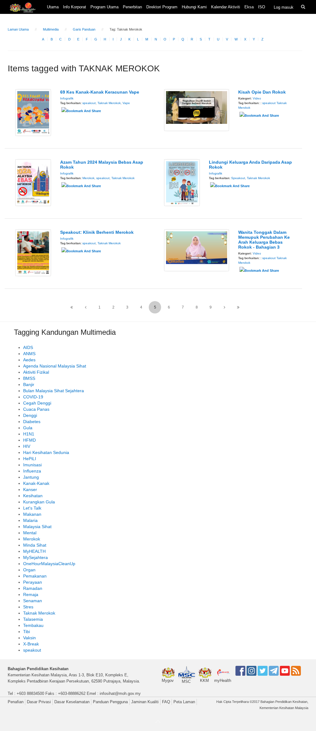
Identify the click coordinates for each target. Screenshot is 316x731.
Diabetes (31, 421)
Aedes (29, 359)
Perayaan (32, 582)
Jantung (31, 477)
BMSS (29, 378)
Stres (28, 606)
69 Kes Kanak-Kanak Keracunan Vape (99, 92)
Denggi (30, 415)
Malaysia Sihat (37, 526)
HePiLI (29, 458)
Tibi (26, 631)
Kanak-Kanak (36, 483)
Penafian (15, 701)
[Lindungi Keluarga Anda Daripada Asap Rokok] (182, 182)
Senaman (32, 600)
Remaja (30, 594)
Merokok (88, 178)
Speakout (238, 178)
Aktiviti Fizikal (36, 372)
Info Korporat (74, 7)
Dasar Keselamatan (71, 701)
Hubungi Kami (194, 7)
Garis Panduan (84, 29)
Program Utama (104, 7)
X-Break (31, 643)
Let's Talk (32, 508)
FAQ (166, 701)
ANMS (29, 353)
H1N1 (28, 433)
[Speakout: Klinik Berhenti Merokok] (33, 252)
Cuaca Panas (36, 409)
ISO (261, 7)
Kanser (30, 489)
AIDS (28, 347)
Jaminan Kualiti (145, 701)
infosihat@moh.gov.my (120, 693)
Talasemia (33, 619)
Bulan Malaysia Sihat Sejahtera (53, 390)
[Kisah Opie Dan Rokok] (196, 109)
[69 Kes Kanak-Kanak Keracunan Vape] (33, 112)
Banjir (28, 384)
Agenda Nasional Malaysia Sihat (54, 365)
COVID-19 (33, 396)
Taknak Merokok (109, 103)
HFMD (29, 440)
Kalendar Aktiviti (225, 7)
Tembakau (33, 625)
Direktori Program (161, 7)
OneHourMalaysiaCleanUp (49, 563)
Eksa (249, 7)
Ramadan (32, 588)
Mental (29, 532)
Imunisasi (32, 464)
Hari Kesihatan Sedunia (46, 452)
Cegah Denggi (37, 403)
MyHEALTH (34, 551)
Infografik (66, 98)
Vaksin (29, 637)
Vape (126, 103)
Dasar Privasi (39, 701)
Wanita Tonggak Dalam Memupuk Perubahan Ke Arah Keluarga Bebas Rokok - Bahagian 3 (264, 240)
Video (257, 98)
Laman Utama (18, 29)
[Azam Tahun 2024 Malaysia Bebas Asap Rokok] (33, 182)
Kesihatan (33, 495)
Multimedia (51, 29)
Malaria (30, 520)
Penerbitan (132, 7)
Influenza (32, 470)
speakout (89, 103)
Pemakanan (35, 575)
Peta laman (184, 701)
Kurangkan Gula (39, 501)
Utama (53, 7)
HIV (26, 446)
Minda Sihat (34, 545)
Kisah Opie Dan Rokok (262, 92)
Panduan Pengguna (110, 701)
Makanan (32, 514)
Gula (27, 427)
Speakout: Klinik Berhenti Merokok (97, 232)
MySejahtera (35, 557)
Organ (29, 569)
